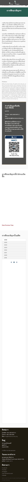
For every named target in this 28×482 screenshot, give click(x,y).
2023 (5, 247)
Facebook (4, 468)
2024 (5, 245)
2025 (5, 242)
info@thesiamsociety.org (11, 436)
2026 (5, 240)
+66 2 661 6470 (14, 114)
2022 (5, 250)
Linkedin (4, 475)
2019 (5, 257)
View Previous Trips (7, 225)
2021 (5, 252)
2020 (5, 255)
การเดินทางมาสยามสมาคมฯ (8, 450)
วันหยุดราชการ (9, 461)
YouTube (4, 469)
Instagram (4, 471)
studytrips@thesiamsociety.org (14, 118)
